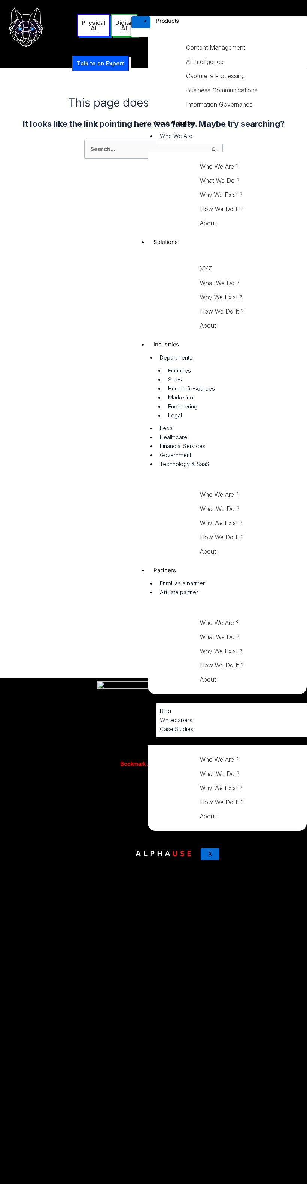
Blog (165, 711)
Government (175, 455)
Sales (175, 379)
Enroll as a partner (182, 583)
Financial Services (183, 446)
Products (167, 20)
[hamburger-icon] (140, 22)
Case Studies (177, 729)
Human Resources (191, 388)
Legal (175, 415)
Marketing (180, 397)
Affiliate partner (179, 592)
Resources (167, 698)
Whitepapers (176, 720)
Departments (176, 357)
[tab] (231, 47)
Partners (165, 570)
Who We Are (176, 135)
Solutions (165, 242)
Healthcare (173, 437)
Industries (166, 344)
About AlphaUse (174, 123)
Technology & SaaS (184, 464)
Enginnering (182, 406)
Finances (179, 370)
